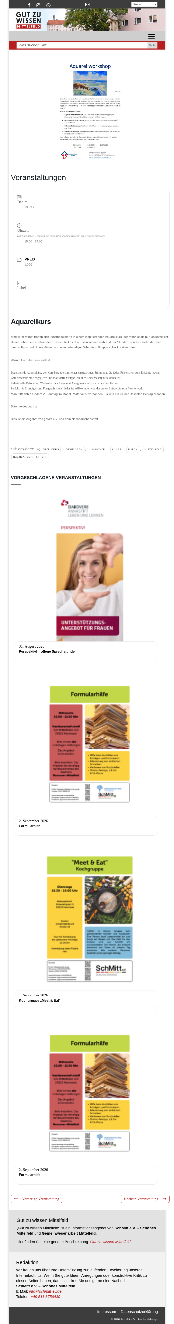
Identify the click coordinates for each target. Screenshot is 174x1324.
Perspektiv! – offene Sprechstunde (47, 651)
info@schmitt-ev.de (45, 1291)
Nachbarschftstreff (30, 457)
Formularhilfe (29, 826)
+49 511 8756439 (45, 1297)
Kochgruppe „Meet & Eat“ (40, 1000)
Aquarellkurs (47, 449)
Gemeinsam (74, 449)
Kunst (117, 449)
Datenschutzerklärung (139, 1311)
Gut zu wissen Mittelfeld (110, 1242)
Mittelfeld (153, 449)
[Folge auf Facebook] (29, 5)
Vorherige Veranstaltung (40, 1199)
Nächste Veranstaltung (141, 1199)
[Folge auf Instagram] (38, 5)
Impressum (106, 1311)
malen (133, 449)
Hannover (97, 449)
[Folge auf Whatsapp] (48, 5)
